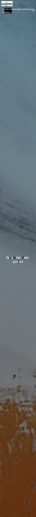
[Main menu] (33, 11)
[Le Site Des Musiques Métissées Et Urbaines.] (6, 3)
